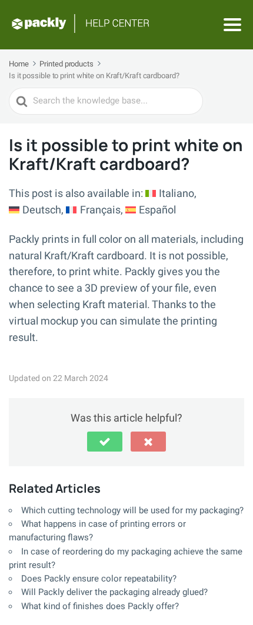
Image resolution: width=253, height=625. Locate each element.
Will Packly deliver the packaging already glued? (114, 592)
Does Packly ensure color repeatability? (99, 578)
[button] (104, 442)
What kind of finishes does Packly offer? (100, 606)
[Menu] (232, 24)
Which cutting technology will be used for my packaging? (132, 510)
